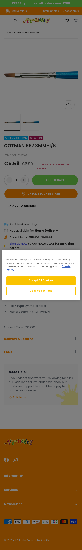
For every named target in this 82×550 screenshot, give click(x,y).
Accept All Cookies (41, 280)
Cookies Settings (41, 290)
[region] (41, 275)
